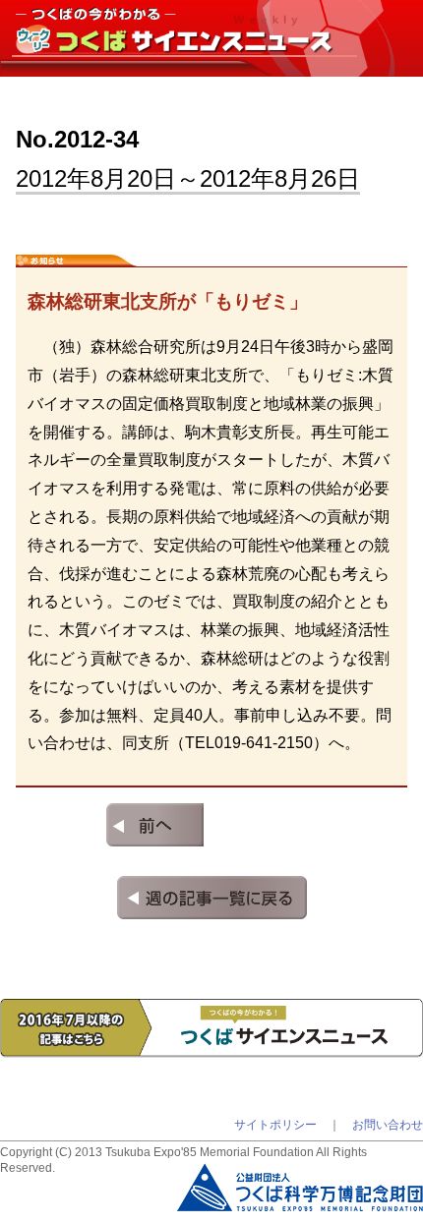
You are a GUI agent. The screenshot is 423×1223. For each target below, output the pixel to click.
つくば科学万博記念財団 (300, 1172)
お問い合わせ (387, 1125)
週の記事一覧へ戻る (212, 897)
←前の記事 (110, 824)
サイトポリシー (275, 1125)
